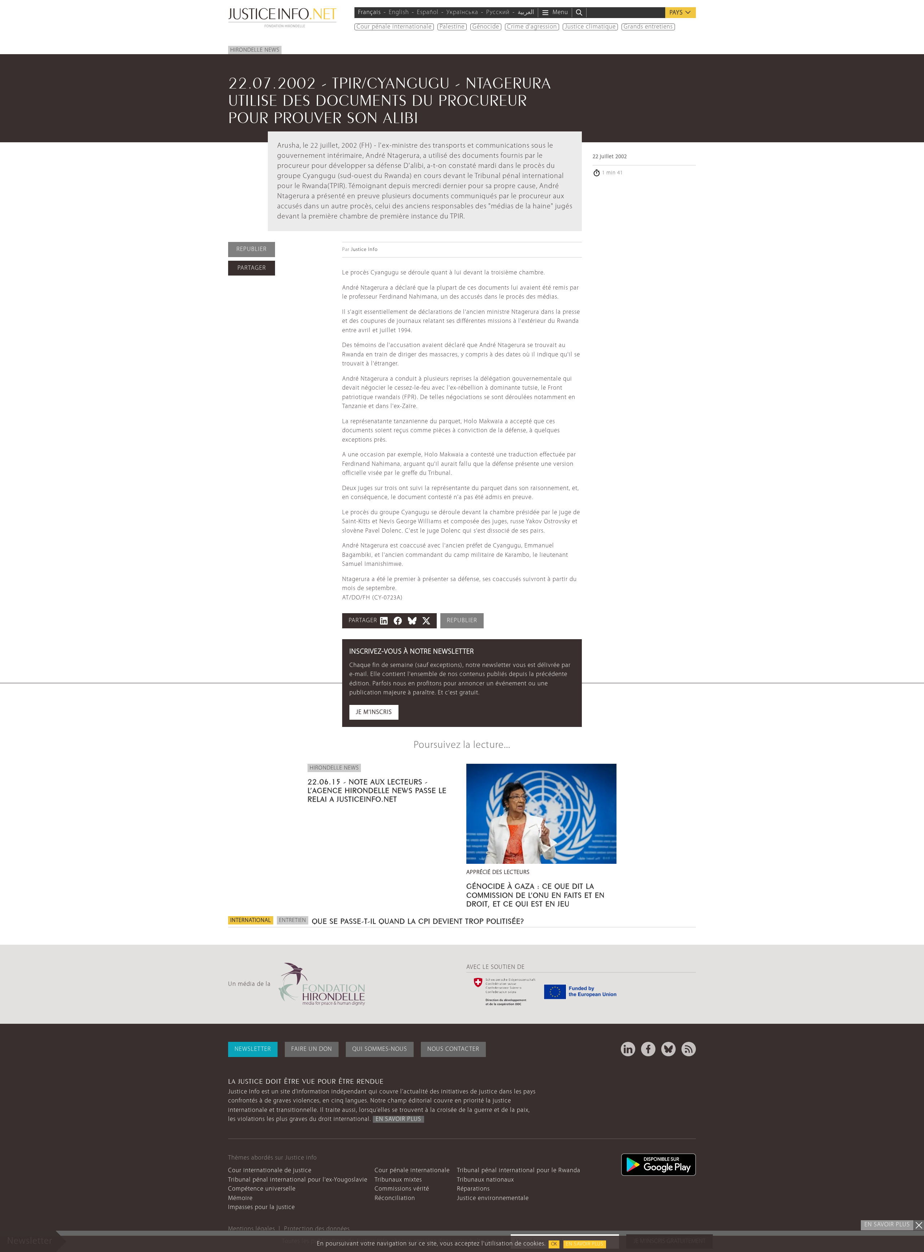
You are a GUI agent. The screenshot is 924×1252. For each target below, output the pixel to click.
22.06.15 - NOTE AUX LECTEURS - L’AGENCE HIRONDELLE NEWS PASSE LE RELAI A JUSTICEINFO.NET (377, 789)
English (399, 12)
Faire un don (311, 1049)
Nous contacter (453, 1049)
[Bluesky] (668, 1049)
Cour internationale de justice (269, 1170)
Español (428, 12)
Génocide (485, 27)
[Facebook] (648, 1049)
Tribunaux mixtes (398, 1180)
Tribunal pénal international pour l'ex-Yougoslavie (297, 1180)
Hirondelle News (254, 50)
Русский (498, 12)
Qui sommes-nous (379, 1049)
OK (554, 1244)
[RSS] (688, 1049)
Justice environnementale (493, 1198)
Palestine (452, 27)
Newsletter (253, 1049)
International (250, 920)
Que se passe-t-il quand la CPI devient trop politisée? (418, 920)
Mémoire (240, 1198)
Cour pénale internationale (394, 27)
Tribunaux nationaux (485, 1180)
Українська (462, 12)
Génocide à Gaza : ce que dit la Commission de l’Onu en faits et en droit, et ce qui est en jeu (535, 894)
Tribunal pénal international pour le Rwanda (518, 1170)
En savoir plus (584, 1244)
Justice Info (364, 249)
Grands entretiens (648, 27)
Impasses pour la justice (261, 1207)
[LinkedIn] (628, 1049)
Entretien (292, 920)
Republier (251, 249)
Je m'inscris (374, 712)
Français (369, 12)
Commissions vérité (402, 1189)
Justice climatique (590, 27)
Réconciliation (395, 1198)
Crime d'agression (532, 27)
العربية (526, 12)
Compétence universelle (262, 1189)
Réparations (473, 1189)
